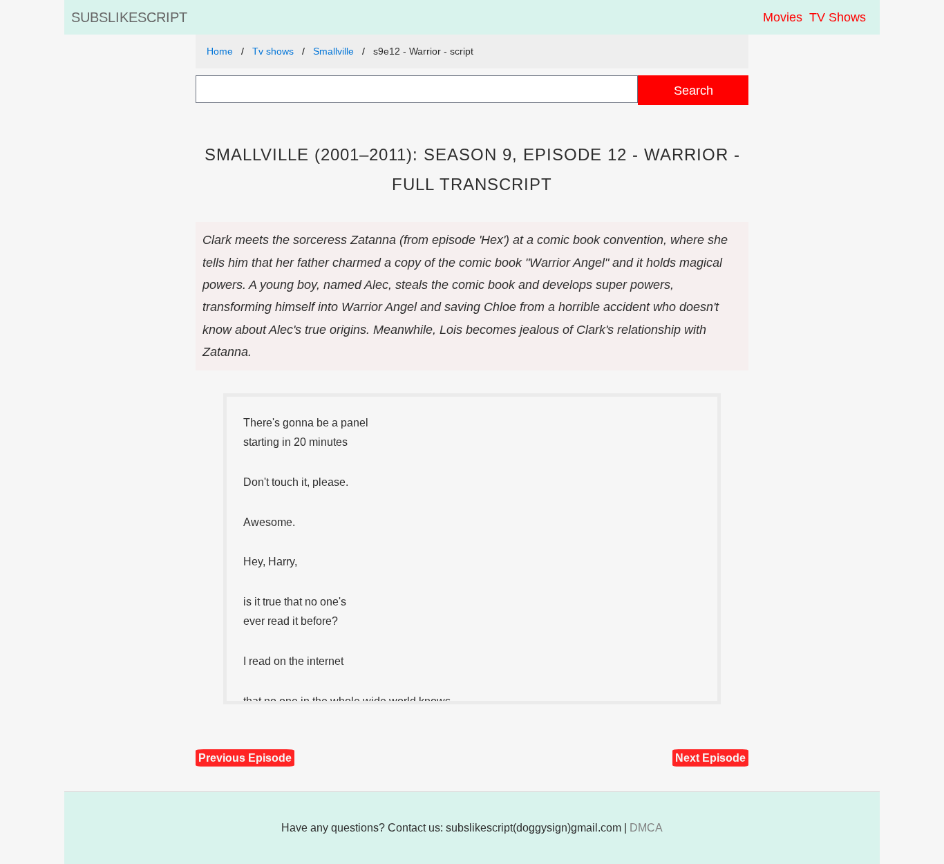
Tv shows (273, 51)
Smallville (333, 51)
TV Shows (837, 17)
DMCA (646, 828)
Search (693, 90)
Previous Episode (245, 758)
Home (220, 51)
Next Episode (710, 758)
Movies (782, 17)
